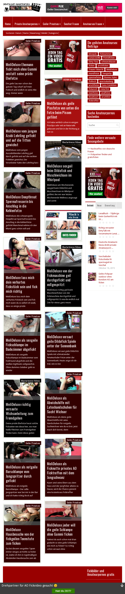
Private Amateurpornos (26, 24)
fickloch (92, 81)
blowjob (93, 54)
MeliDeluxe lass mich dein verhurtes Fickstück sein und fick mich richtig (21, 284)
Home (8, 24)
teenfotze (93, 93)
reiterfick (105, 89)
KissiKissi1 (93, 97)
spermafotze (95, 77)
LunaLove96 (94, 58)
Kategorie (53, 33)
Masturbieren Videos (71, 142)
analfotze (105, 93)
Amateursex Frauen (92, 24)
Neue (99, 205)
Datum (18, 33)
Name (25, 33)
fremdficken (109, 58)
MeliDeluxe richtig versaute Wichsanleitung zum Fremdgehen (19, 411)
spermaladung (106, 81)
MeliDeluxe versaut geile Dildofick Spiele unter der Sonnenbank (61, 341)
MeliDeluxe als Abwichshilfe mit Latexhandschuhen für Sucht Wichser (62, 404)
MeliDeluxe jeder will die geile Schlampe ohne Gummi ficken (61, 529)
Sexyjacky (107, 73)
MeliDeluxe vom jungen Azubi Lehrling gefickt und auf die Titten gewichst (21, 137)
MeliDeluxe (112, 69)
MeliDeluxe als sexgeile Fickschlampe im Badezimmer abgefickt (22, 344)
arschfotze (94, 85)
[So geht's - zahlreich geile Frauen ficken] (63, 239)
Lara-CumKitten (109, 85)
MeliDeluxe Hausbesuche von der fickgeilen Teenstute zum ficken (20, 536)
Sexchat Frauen (71, 24)
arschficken (103, 65)
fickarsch (93, 89)
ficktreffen (94, 101)
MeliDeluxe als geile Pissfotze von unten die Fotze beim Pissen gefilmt (63, 110)
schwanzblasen (108, 61)
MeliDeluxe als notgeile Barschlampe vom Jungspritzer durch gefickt (21, 473)
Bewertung (35, 33)
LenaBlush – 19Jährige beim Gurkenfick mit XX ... (109, 216)
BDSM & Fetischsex (72, 79)
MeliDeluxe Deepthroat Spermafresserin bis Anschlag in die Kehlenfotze (21, 203)
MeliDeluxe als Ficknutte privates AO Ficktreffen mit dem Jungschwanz (61, 470)
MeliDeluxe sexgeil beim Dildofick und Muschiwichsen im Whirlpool (59, 172)
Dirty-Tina (93, 61)
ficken (91, 65)
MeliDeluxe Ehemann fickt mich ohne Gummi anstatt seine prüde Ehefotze (21, 71)
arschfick (106, 97)
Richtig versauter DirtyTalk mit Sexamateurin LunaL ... (109, 231)
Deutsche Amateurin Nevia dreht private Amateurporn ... (108, 245)
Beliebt (44, 33)
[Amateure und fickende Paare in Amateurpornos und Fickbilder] (22, 11)
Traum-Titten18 (96, 69)
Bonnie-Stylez (110, 77)
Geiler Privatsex (51, 24)
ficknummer (105, 54)
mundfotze (94, 73)
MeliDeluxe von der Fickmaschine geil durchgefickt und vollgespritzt (59, 277)
